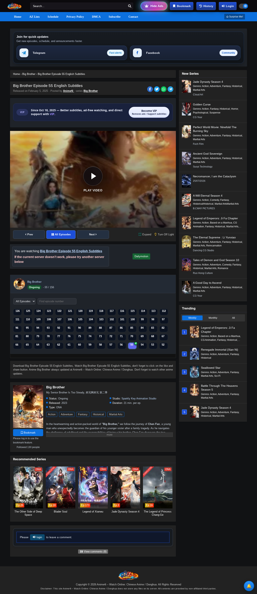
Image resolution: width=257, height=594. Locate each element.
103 (101, 319)
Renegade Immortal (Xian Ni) (219, 349)
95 (27, 327)
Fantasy (83, 414)
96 (16, 327)
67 (163, 336)
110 (28, 319)
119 (91, 310)
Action (51, 414)
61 (69, 344)
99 (142, 319)
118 (101, 310)
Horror (234, 108)
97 (163, 319)
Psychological (200, 112)
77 (58, 336)
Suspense (214, 112)
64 (37, 344)
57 (110, 344)
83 (152, 327)
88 (100, 327)
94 (37, 327)
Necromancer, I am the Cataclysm (214, 176)
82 (163, 327)
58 (100, 344)
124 (38, 310)
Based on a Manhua (221, 222)
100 (133, 319)
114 (143, 310)
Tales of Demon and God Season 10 (216, 260)
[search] (130, 6)
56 (121, 344)
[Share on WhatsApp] (164, 89)
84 (142, 327)
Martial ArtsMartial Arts (227, 203)
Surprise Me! (235, 16)
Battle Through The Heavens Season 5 (219, 387)
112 (164, 310)
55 (131, 344)
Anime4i (68, 90)
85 (131, 327)
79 (37, 336)
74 (90, 336)
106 (70, 319)
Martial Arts (115, 414)
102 (112, 319)
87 (110, 327)
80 (27, 336)
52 (163, 344)
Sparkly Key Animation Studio (138, 398)
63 (48, 344)
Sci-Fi (217, 376)
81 (16, 336)
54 (142, 344)
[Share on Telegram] (171, 89)
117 (112, 310)
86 (121, 327)
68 (152, 336)
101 (122, 319)
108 (49, 319)
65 (27, 344)
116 (122, 310)
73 (100, 336)
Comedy (214, 200)
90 (79, 327)
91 (69, 327)
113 (153, 310)
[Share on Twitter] (157, 89)
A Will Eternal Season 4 (207, 195)
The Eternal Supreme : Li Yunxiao (214, 237)
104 (91, 319)
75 (79, 336)
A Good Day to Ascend (207, 282)
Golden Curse (202, 104)
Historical (98, 414)
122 (59, 310)
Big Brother (91, 90)
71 (121, 336)
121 (70, 310)
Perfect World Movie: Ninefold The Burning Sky (215, 129)
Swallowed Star (210, 367)
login (39, 537)
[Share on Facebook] (150, 89)
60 (79, 344)
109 (38, 319)
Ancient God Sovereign (207, 153)
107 (59, 319)
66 (16, 344)
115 (133, 310)
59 (90, 344)
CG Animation (208, 340)
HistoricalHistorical (203, 203)
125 (28, 310)
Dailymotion (141, 256)
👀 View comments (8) (93, 551)
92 (58, 327)
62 (58, 344)
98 (152, 319)
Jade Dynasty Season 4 (208, 81)
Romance (223, 268)
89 (90, 327)
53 (152, 344)
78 (48, 336)
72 (110, 336)
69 (142, 336)
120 (80, 310)
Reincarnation (214, 245)
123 (49, 310)
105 (80, 319)
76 (69, 336)
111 (17, 319)
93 (48, 327)
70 (131, 336)
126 (17, 310)
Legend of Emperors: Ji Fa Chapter (215, 218)
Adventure (67, 414)
